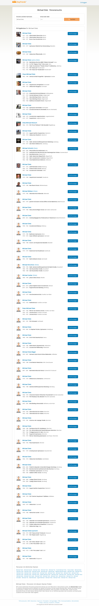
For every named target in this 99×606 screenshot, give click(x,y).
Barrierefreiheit (75, 601)
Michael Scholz (36, 571)
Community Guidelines (66, 601)
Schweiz (41, 602)
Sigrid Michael (41, 577)
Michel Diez (51, 571)
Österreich (46, 602)
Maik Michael (32, 577)
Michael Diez (20, 576)
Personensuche (23, 601)
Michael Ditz (78, 570)
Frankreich (51, 602)
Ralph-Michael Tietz (45, 574)
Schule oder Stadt (44, 16)
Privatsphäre (46, 601)
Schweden (57, 602)
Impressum (39, 601)
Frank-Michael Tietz (61, 570)
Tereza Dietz (70, 570)
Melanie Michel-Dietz (61, 571)
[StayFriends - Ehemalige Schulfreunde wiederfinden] (19, 2)
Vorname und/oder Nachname (24, 16)
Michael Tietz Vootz (29, 576)
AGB (29, 601)
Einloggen (83, 2)
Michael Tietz (19, 570)
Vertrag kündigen (53, 601)
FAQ (59, 601)
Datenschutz (33, 601)
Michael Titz (52, 570)
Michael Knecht (28, 570)
